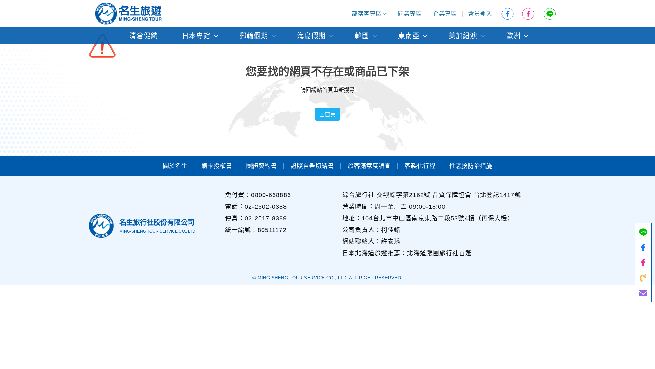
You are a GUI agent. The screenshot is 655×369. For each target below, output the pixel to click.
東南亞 (409, 36)
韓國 (362, 36)
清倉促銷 (143, 36)
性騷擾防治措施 (470, 166)
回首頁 (327, 114)
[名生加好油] (643, 262)
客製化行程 (420, 166)
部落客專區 (367, 14)
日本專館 (196, 36)
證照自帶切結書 (312, 166)
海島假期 (311, 36)
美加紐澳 (463, 36)
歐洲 (513, 36)
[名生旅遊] (643, 247)
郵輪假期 (253, 36)
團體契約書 (261, 166)
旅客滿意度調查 (369, 166)
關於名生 (175, 166)
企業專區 (445, 14)
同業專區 (410, 14)
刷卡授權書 (216, 166)
